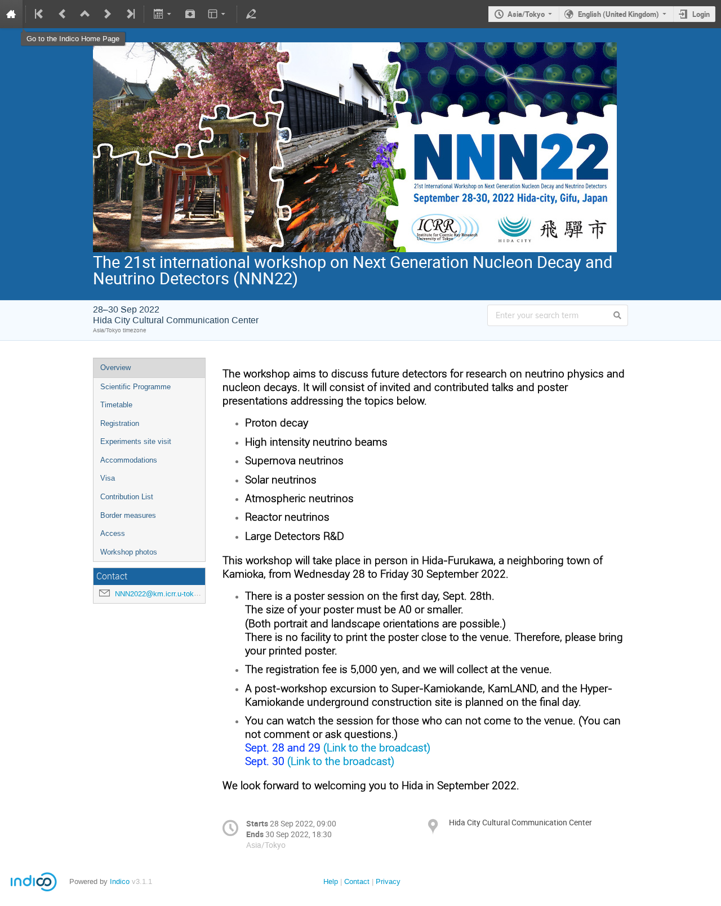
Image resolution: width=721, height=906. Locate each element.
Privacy (388, 881)
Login (701, 14)
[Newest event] (129, 14)
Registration (119, 423)
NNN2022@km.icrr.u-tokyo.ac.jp (167, 594)
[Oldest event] (40, 14)
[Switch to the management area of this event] (251, 14)
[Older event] (62, 14)
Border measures (128, 515)
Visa (107, 478)
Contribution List (126, 496)
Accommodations (128, 460)
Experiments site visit (135, 441)
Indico (120, 881)
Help (330, 881)
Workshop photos (128, 552)
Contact (357, 881)
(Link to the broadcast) (376, 747)
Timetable (116, 405)
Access (112, 533)
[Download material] (190, 14)
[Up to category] (85, 14)
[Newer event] (107, 14)
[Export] (163, 14)
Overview (115, 367)
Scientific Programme (135, 386)
